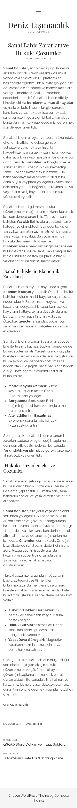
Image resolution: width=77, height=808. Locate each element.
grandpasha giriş (16, 704)
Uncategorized (34, 723)
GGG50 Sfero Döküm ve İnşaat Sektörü (34, 744)
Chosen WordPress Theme (28, 796)
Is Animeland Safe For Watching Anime (33, 758)
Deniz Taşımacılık (38, 25)
